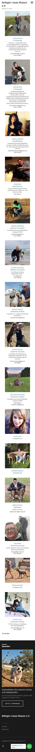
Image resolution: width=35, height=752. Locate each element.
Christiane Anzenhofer (17, 394)
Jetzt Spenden (12, 703)
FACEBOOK (3, 746)
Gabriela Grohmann (17, 226)
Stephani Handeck (17, 470)
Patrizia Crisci (17, 619)
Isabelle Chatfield (17, 139)
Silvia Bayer (17, 543)
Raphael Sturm (17, 505)
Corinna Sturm (17, 38)
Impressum (5, 729)
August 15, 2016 (7, 8)
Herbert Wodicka (17, 309)
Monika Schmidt (17, 585)
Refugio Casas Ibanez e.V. (14, 4)
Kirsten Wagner (17, 349)
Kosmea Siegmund (17, 267)
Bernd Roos (17, 184)
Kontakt (4, 727)
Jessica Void (17, 436)
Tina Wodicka (17, 87)
